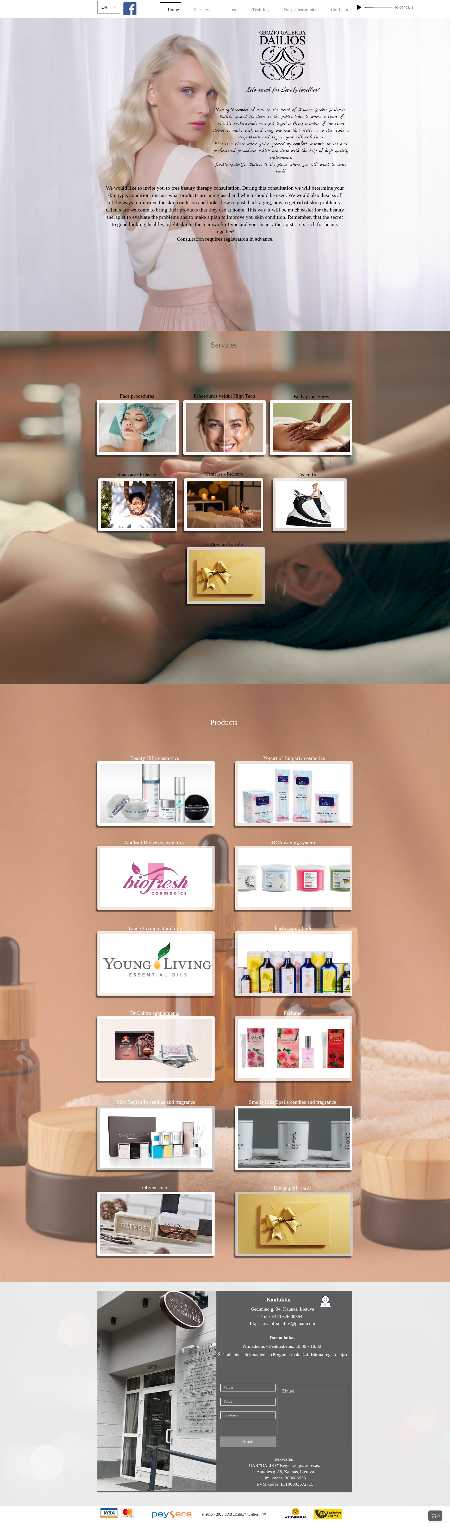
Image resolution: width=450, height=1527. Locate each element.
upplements (167, 1013)
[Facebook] (129, 8)
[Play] (359, 7)
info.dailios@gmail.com (292, 1323)
